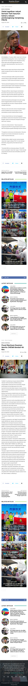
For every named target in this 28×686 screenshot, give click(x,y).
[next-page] (5, 268)
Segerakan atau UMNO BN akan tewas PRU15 (7, 172)
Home (2, 6)
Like (24, 277)
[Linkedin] (12, 676)
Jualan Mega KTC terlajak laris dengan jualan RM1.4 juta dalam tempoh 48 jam (18, 319)
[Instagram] (8, 676)
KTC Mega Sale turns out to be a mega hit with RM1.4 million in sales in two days (17, 328)
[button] (2, 2)
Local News (14, 200)
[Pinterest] (16, 676)
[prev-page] (2, 268)
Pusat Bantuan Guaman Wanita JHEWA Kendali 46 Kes (21, 173)
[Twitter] (23, 676)
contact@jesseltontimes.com (16, 672)
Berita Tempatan (8, 6)
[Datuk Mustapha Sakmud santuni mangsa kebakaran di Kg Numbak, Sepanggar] (14, 223)
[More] (21, 26)
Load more (13, 333)
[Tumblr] (20, 676)
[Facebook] (4, 676)
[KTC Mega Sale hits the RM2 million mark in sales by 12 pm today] (14, 251)
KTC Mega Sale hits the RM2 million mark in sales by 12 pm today (14, 262)
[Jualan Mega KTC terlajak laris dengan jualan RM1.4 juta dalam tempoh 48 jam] (5, 318)
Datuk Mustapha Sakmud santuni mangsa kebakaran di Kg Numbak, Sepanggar (14, 233)
